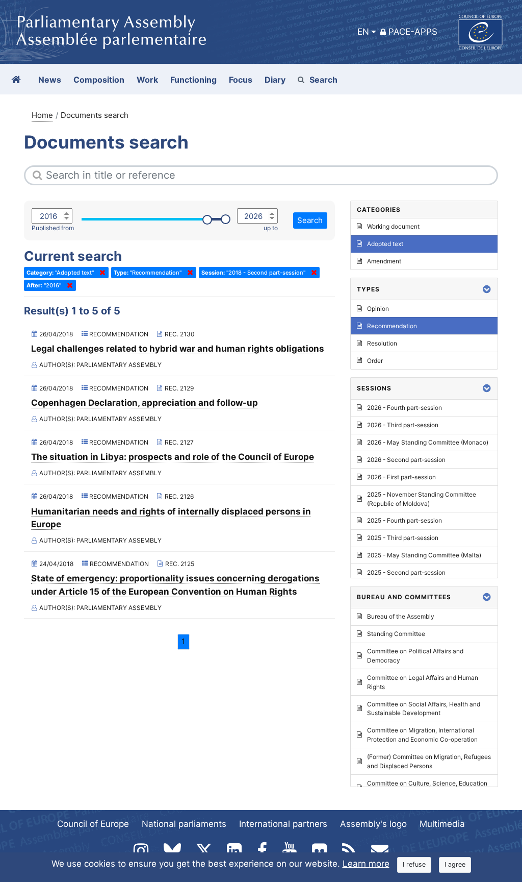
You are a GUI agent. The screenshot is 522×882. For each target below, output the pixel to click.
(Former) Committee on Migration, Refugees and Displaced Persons (429, 761)
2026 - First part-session (401, 477)
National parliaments (184, 824)
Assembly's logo (373, 824)
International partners (283, 824)
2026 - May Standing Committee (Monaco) (427, 442)
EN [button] (363, 32)
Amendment (384, 261)
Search (323, 80)
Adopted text (385, 244)
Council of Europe (93, 824)
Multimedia (442, 824)
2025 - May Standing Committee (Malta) (424, 555)
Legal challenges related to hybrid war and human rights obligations (177, 349)
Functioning (193, 80)
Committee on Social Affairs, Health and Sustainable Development (423, 708)
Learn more (366, 864)
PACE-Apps (412, 32)
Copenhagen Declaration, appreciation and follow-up (144, 403)
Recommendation (392, 326)
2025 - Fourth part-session (404, 520)
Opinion (378, 308)
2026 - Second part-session (406, 459)
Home (42, 115)
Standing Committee (396, 634)
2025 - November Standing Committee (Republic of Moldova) (421, 499)
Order (375, 360)
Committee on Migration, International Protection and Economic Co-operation (422, 734)
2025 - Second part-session (406, 572)
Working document (393, 226)
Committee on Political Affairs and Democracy (415, 655)
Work (147, 80)
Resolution (382, 343)
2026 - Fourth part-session (404, 407)
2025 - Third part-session (402, 538)
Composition (98, 80)
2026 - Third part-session (402, 425)
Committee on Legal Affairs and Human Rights (422, 682)
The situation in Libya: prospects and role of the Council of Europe (172, 457)
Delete (100, 272)
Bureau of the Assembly (400, 616)
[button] (487, 289)
